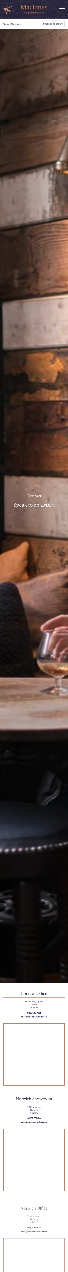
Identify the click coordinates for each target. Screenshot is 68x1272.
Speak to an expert (53, 23)
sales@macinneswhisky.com (34, 1017)
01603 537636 (34, 1118)
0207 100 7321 (12, 24)
